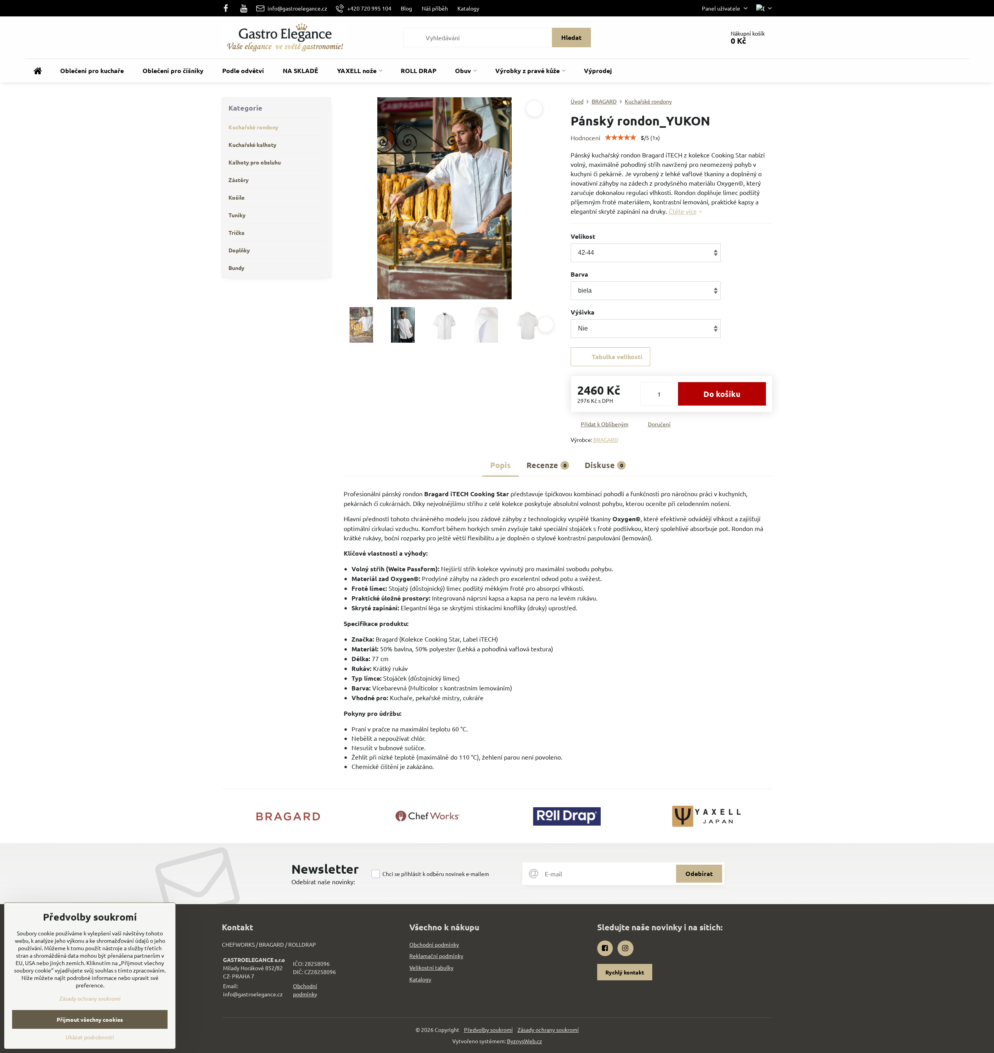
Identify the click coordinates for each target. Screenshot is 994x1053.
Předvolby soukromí (488, 1029)
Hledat (571, 37)
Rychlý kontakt (624, 972)
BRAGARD (605, 439)
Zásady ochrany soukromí (548, 1029)
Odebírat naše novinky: (323, 881)
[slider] (620, 137)
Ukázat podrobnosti (90, 1036)
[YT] (244, 8)
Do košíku (722, 394)
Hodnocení (585, 137)
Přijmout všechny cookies (90, 1019)
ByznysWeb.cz (524, 1040)
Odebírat (699, 873)
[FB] (228, 8)
